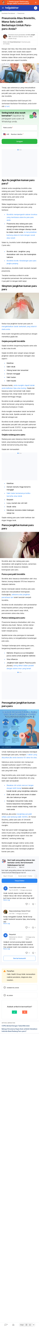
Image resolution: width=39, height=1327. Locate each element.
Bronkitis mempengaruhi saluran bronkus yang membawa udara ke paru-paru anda (22, 217)
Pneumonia (20, 13)
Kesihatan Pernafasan (8, 13)
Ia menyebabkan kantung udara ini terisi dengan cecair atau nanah (22, 235)
